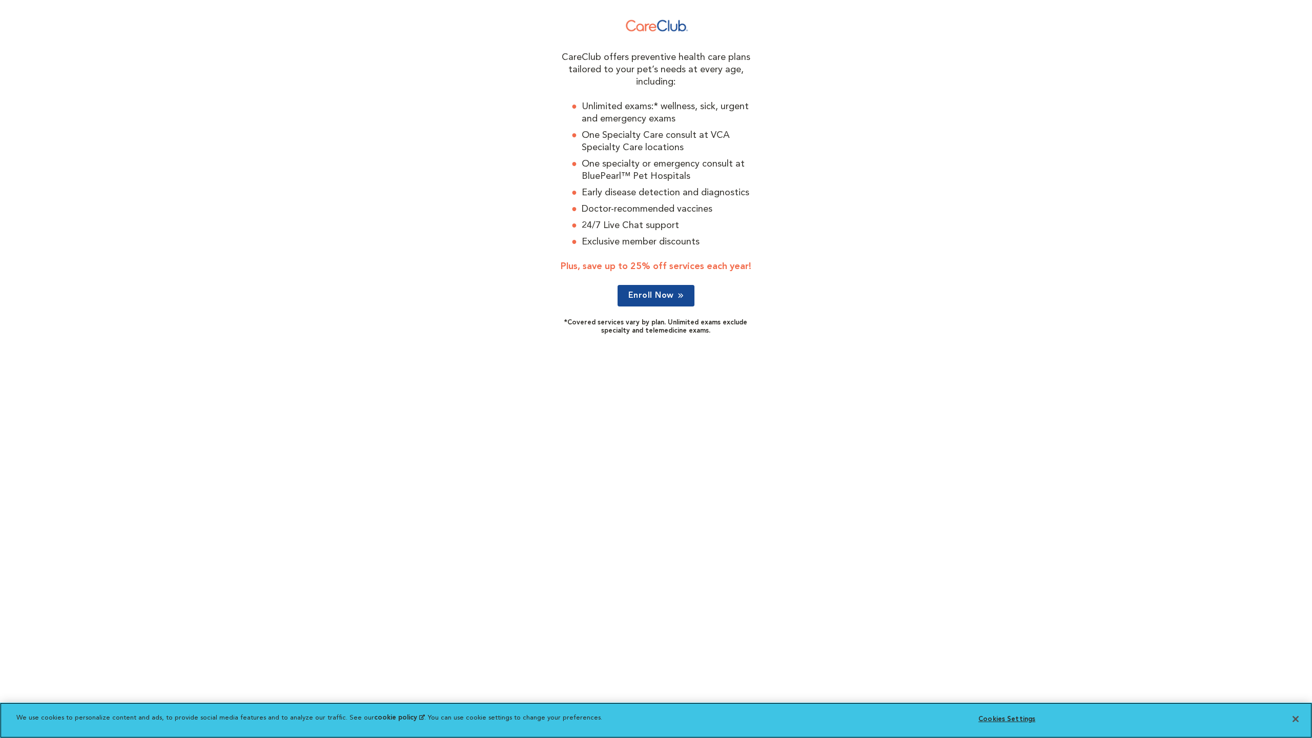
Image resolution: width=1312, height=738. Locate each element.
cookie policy (399, 717)
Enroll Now (651, 296)
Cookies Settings (1006, 719)
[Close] (1295, 719)
